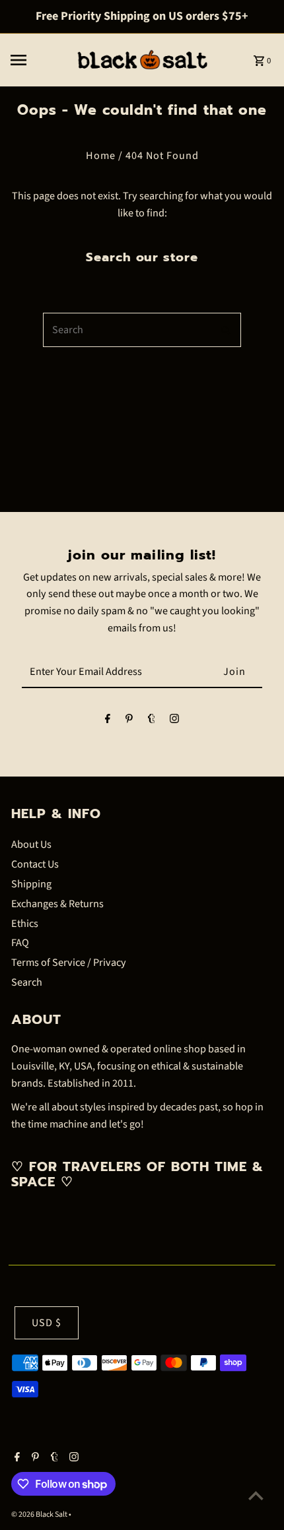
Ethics (24, 923)
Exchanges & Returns (57, 903)
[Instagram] (174, 721)
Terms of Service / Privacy (68, 962)
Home (101, 155)
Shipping (31, 883)
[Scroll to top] (256, 1495)
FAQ (20, 942)
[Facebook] (107, 721)
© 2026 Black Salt (40, 1514)
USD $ (46, 1322)
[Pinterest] (129, 721)
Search (26, 982)
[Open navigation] (38, 60)
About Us (31, 844)
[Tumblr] (151, 721)
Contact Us (35, 864)
